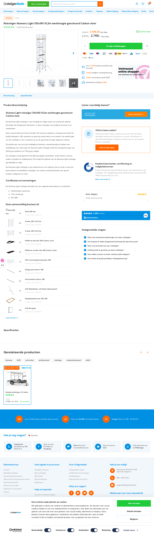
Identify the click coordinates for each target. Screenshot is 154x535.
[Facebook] (71, 493)
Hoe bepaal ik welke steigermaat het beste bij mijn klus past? (112, 242)
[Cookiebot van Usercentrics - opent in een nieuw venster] (15, 530)
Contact (6, 470)
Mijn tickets (39, 476)
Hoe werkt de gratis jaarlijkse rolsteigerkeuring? (107, 258)
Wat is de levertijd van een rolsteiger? (103, 246)
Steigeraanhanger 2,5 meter (17, 392)
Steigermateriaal (75, 11)
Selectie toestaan (134, 511)
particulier (30, 360)
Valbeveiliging (112, 11)
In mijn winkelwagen (116, 46)
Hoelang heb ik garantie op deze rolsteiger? (105, 250)
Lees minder (11, 318)
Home (17, 18)
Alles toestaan (134, 503)
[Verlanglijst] (142, 4)
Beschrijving (9, 95)
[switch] (70, 530)
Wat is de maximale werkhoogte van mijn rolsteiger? (109, 237)
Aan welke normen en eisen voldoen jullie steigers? (108, 254)
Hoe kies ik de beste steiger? (45, 495)
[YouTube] (84, 493)
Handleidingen (74, 476)
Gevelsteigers (39, 11)
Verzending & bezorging (13, 476)
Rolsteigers (8, 11)
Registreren (39, 482)
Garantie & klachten (11, 482)
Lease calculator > (136, 114)
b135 (19, 360)
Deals (143, 11)
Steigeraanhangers (56, 11)
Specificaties (26, 95)
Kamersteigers (23, 11)
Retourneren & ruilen (11, 485)
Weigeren (134, 519)
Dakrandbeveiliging (130, 11)
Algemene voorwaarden (13, 489)
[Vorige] (141, 352)
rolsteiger (58, 360)
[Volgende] (147, 352)
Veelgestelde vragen (76, 470)
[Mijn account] (136, 4)
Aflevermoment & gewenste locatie (17, 479)
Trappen (99, 11)
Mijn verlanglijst (40, 473)
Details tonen (129, 530)
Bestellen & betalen (11, 473)
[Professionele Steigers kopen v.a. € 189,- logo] (14, 4)
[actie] (134, 74)
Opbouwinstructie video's (78, 479)
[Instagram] (78, 493)
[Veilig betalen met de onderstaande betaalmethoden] (85, 53)
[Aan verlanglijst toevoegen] (147, 46)
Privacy (6, 492)
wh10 (88, 360)
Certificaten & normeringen (79, 473)
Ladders (89, 11)
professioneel (44, 360)
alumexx (8, 360)
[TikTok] (91, 493)
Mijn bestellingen (41, 479)
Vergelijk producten (42, 470)
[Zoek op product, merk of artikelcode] (100, 4)
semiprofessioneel (74, 360)
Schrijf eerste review (25, 27)
